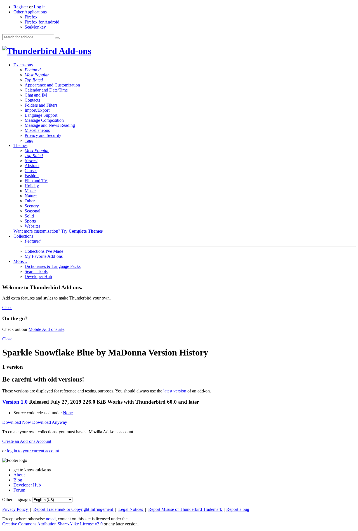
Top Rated (34, 80)
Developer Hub (38, 276)
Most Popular (37, 74)
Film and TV (36, 180)
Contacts (32, 100)
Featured (33, 69)
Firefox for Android (42, 22)
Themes (20, 145)
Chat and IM (36, 95)
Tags (29, 140)
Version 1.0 (15, 402)
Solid (29, 216)
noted (51, 518)
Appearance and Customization (52, 85)
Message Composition (44, 120)
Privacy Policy (15, 509)
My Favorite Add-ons (44, 256)
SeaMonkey (35, 27)
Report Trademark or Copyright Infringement (73, 509)
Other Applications (30, 12)
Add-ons (74, 51)
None (68, 412)
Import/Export (37, 110)
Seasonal (32, 211)
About (19, 474)
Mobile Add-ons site (46, 329)
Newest (31, 160)
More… (20, 261)
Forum (19, 490)
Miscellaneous (37, 130)
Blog (17, 480)
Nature (31, 195)
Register (20, 6)
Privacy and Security (43, 135)
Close (7, 307)
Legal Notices (131, 509)
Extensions (23, 64)
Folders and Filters (41, 105)
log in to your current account (33, 450)
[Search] (57, 38)
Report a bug (237, 509)
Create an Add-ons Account (26, 441)
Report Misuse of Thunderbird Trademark (185, 509)
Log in (40, 6)
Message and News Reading (50, 125)
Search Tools (36, 271)
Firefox (31, 17)
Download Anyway (49, 422)
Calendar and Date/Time (46, 90)
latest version (174, 391)
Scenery (32, 205)
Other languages (16, 499)
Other (30, 200)
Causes (31, 170)
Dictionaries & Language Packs (53, 266)
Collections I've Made (44, 251)
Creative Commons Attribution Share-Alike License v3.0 (53, 523)
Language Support (41, 115)
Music (30, 190)
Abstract (32, 165)
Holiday (32, 185)
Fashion (32, 175)
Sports (30, 221)
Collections (23, 236)
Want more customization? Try (58, 231)
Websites (32, 226)
